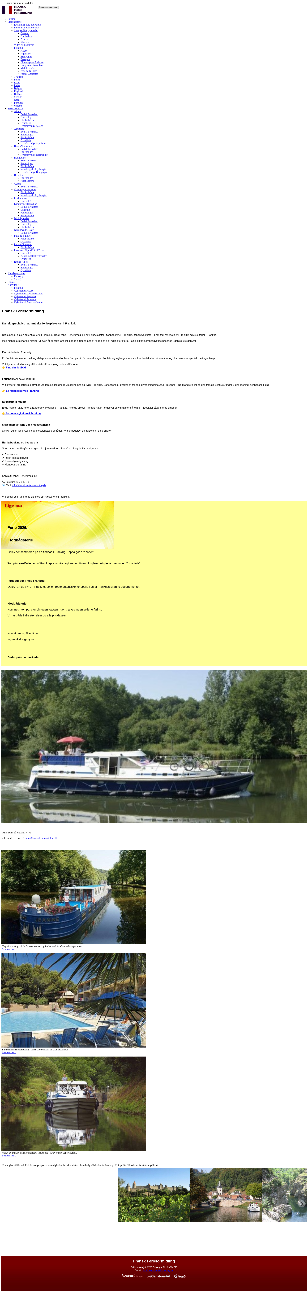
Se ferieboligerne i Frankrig (22, 390)
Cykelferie (26, 123)
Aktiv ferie (13, 284)
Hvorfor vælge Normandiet (34, 154)
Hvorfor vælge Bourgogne (34, 172)
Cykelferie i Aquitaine (25, 296)
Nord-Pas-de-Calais (24, 230)
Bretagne (25, 59)
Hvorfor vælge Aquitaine (33, 143)
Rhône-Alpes (21, 261)
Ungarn (18, 105)
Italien (17, 85)
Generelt (25, 33)
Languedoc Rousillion (32, 65)
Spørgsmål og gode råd (26, 30)
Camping (25, 209)
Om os (11, 282)
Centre (17, 183)
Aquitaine (25, 53)
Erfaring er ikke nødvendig (27, 24)
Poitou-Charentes (29, 73)
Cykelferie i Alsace (23, 290)
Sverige (18, 97)
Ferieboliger (27, 117)
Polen (17, 79)
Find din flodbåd (16, 367)
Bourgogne (20, 157)
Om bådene (26, 36)
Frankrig (18, 47)
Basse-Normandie (23, 146)
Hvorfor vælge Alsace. (32, 125)
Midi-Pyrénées (21, 218)
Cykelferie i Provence (25, 299)
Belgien (18, 88)
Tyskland (18, 76)
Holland (18, 94)
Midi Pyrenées (28, 68)
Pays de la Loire (29, 71)
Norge (17, 99)
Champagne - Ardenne (32, 62)
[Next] (301, 1204)
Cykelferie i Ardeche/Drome (28, 302)
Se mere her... (9, 949)
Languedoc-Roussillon (25, 204)
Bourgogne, (27, 56)
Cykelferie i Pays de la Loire (28, 293)
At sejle (24, 39)
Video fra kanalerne (24, 45)
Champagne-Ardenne (25, 189)
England (18, 91)
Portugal (18, 102)
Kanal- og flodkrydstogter (34, 169)
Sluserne (25, 42)
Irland (17, 82)
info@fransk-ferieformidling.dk (41, 838)
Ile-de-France (21, 198)
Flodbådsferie (14, 21)
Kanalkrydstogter (16, 273)
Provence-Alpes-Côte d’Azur (29, 250)
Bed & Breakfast (29, 114)
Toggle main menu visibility (19, 3)
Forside (11, 19)
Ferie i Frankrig (15, 108)
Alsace (24, 50)
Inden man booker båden (26, 27)
